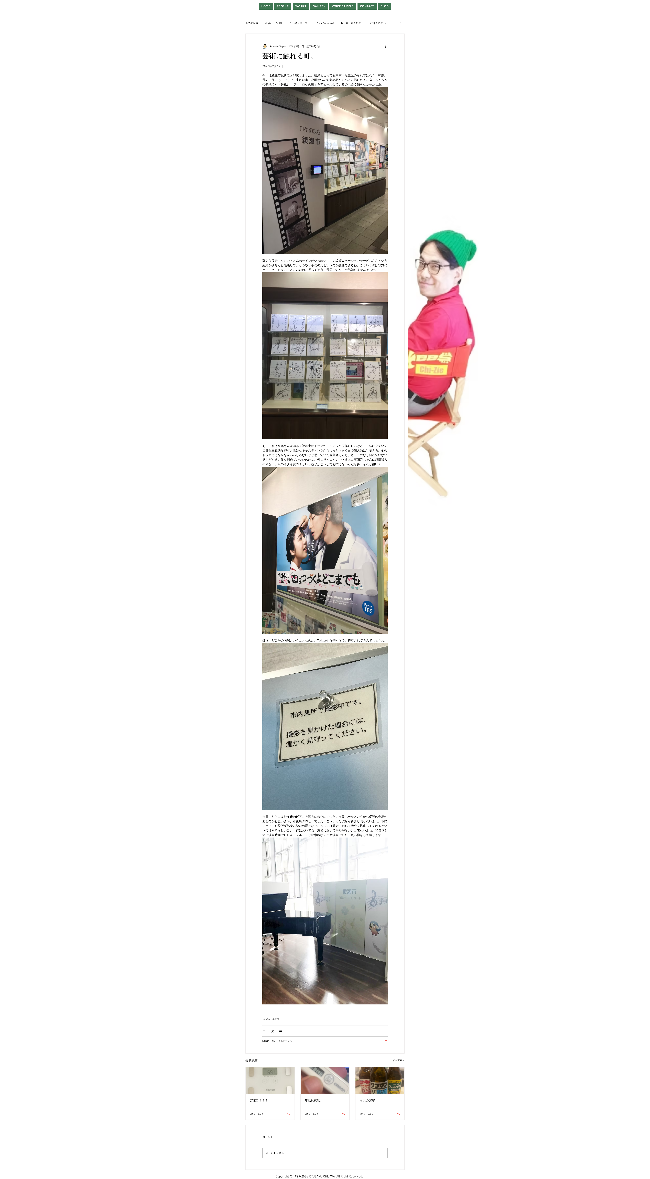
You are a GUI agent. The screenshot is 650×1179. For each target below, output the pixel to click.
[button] (400, 23)
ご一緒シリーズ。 (299, 23)
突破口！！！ (259, 1100)
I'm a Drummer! (325, 23)
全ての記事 (251, 23)
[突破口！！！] (270, 1080)
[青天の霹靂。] (379, 1080)
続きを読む (376, 23)
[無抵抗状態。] (325, 1080)
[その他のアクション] (386, 47)
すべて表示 (399, 1060)
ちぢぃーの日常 (274, 23)
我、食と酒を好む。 (352, 23)
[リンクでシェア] (288, 1031)
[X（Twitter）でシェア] (272, 1031)
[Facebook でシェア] (264, 1031)
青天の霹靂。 (369, 1100)
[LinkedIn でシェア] (280, 1031)
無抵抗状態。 (314, 1100)
